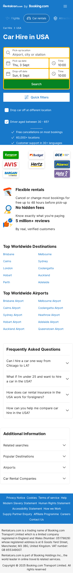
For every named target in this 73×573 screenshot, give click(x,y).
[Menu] (65, 6)
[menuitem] (12, 18)
